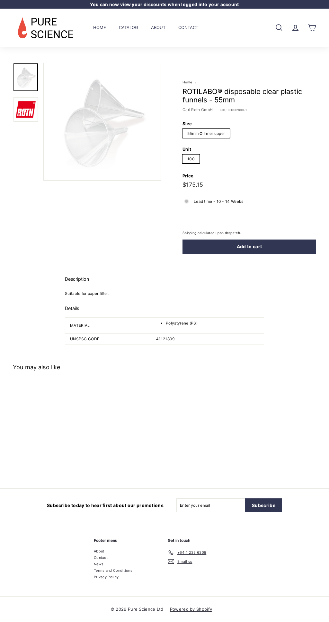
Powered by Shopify (191, 609)
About (158, 27)
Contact (188, 27)
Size (187, 123)
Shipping (189, 233)
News (98, 564)
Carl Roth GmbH (197, 109)
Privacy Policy (106, 577)
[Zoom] (102, 121)
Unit (186, 149)
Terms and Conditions (113, 570)
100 (191, 158)
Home (99, 27)
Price (188, 176)
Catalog (128, 27)
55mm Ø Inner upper (206, 133)
